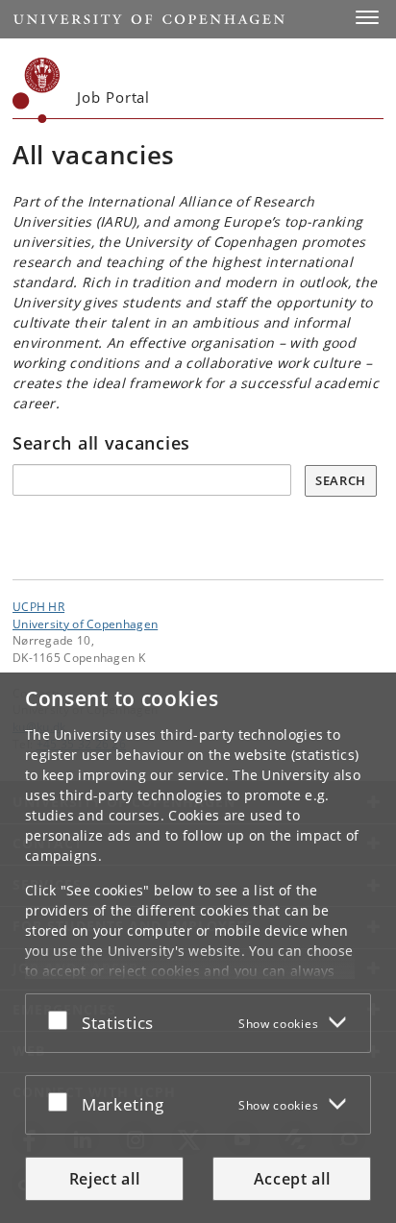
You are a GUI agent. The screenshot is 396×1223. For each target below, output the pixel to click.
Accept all (292, 1178)
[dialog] (198, 948)
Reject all (104, 1178)
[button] (367, 17)
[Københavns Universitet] (36, 90)
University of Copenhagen (85, 623)
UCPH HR (38, 606)
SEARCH (340, 480)
